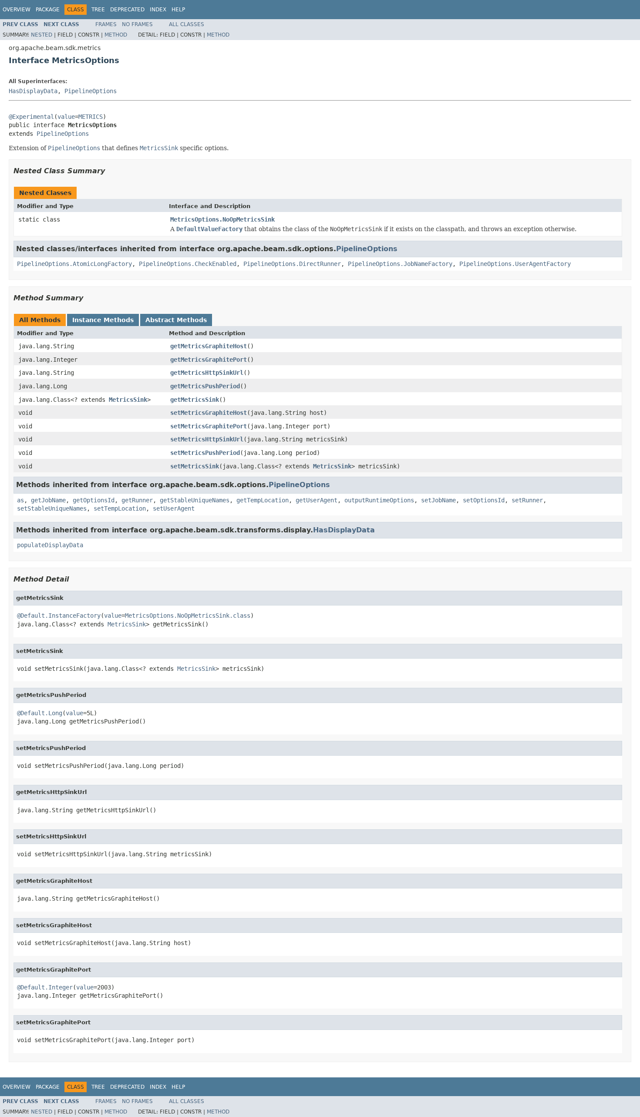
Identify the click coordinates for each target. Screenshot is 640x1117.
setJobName (438, 500)
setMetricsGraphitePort (208, 426)
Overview (16, 10)
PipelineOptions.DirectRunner (292, 263)
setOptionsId (484, 500)
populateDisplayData (50, 545)
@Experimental (31, 116)
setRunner (527, 500)
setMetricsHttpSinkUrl (206, 439)
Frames (106, 24)
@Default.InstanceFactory (59, 615)
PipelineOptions (90, 90)
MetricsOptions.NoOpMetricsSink (222, 219)
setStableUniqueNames (52, 508)
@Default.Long (39, 713)
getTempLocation (262, 500)
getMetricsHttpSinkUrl (206, 372)
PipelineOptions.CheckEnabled (187, 263)
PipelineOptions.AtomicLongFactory (74, 263)
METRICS (90, 116)
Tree (98, 10)
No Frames (137, 24)
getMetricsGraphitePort (208, 359)
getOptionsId (94, 500)
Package (48, 10)
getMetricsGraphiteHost (208, 346)
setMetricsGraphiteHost (208, 412)
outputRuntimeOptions (379, 500)
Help (178, 10)
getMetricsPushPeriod (205, 386)
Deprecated (127, 10)
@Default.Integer (45, 987)
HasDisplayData (33, 90)
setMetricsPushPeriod (205, 452)
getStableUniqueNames (194, 500)
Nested (41, 35)
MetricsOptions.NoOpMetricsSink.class (187, 615)
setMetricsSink (194, 466)
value (66, 116)
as (20, 500)
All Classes (186, 24)
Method (115, 35)
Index (158, 10)
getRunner (137, 500)
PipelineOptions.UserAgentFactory (515, 263)
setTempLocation (120, 508)
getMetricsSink (194, 399)
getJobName (48, 500)
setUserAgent (174, 508)
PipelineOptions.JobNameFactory (400, 263)
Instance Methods (103, 319)
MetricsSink (128, 399)
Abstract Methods (176, 319)
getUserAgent (316, 500)
